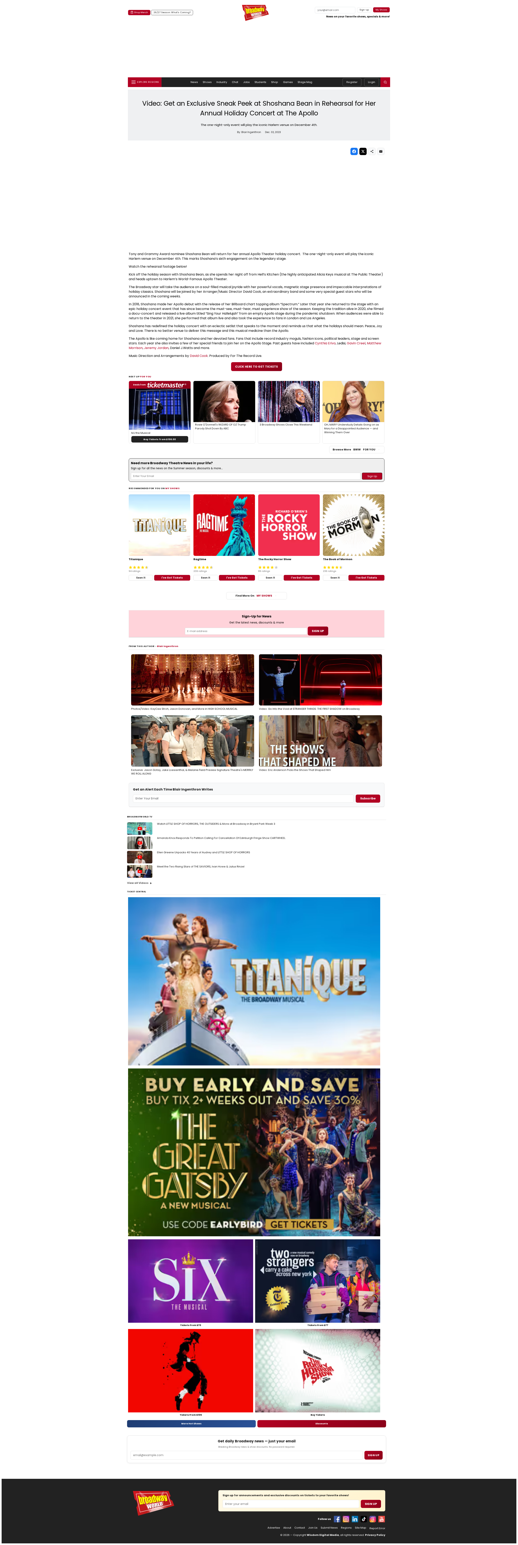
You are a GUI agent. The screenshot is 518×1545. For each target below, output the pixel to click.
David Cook (199, 355)
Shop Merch (141, 12)
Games (288, 82)
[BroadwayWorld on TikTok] (363, 1519)
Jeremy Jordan (156, 348)
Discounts (321, 1423)
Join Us (312, 1528)
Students (260, 82)
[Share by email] (380, 151)
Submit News (329, 1528)
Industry (222, 82)
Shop (274, 82)
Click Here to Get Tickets (256, 367)
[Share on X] (363, 151)
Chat (235, 82)
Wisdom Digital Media (323, 1535)
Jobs (246, 82)
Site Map (360, 1528)
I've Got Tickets (172, 577)
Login (371, 82)
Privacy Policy (375, 1535)
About (287, 1528)
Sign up (373, 1455)
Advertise (273, 1528)
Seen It (140, 577)
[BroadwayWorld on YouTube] (381, 1519)
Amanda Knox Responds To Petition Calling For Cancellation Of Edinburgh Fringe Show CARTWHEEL (221, 838)
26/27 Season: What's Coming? (172, 12)
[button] (385, 82)
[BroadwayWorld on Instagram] (346, 1519)
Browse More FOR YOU (354, 449)
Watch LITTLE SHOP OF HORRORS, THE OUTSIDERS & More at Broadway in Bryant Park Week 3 (216, 824)
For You (145, 376)
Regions (346, 1528)
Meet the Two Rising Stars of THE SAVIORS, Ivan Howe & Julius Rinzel (200, 866)
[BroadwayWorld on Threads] (372, 1519)
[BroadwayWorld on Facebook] (337, 1519)
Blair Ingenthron (167, 646)
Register (352, 82)
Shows (207, 82)
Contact (299, 1528)
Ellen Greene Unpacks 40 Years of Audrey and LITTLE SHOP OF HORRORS (203, 852)
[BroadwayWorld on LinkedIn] (355, 1519)
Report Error (377, 1528)
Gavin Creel (356, 343)
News (194, 82)
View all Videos (138, 883)
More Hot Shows (191, 1423)
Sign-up (364, 9)
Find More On (254, 596)
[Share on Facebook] (354, 151)
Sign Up (371, 1504)
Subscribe (368, 798)
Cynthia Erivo (325, 343)
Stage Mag (305, 82)
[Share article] (372, 151)
